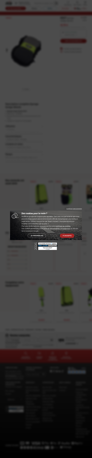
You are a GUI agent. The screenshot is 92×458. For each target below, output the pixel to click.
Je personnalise (37, 235)
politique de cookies (63, 226)
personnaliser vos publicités (60, 228)
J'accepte (68, 235)
